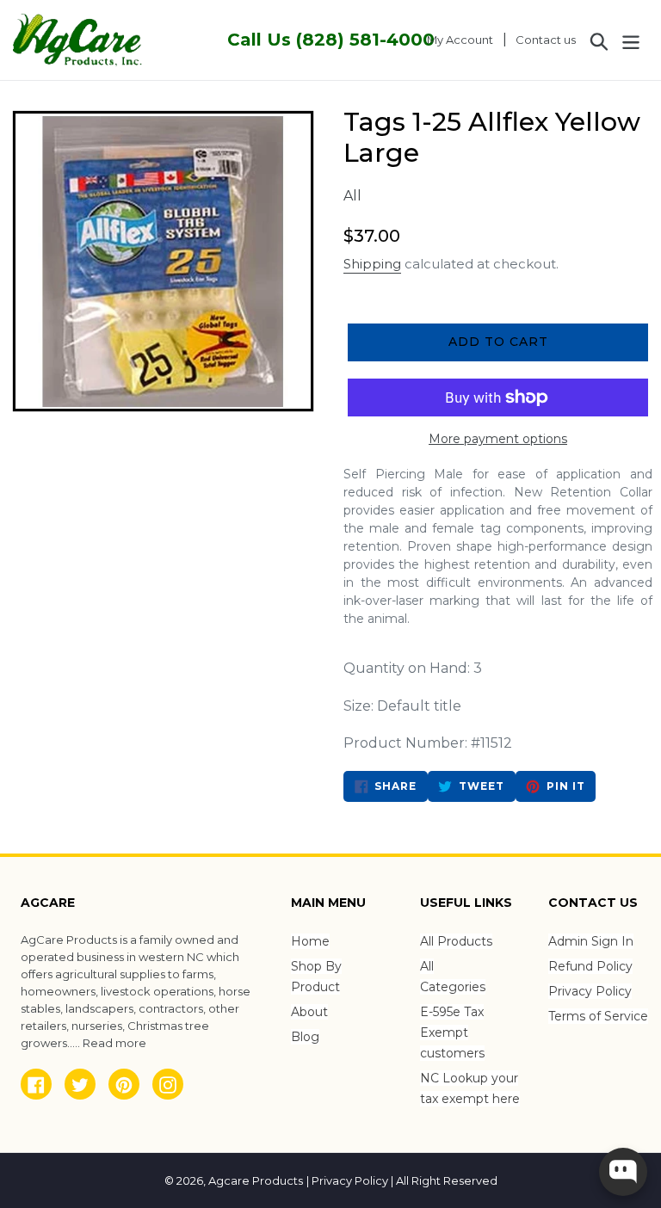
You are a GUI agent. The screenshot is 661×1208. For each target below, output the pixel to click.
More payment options (498, 439)
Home (310, 941)
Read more (114, 1043)
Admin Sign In (590, 941)
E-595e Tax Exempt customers (452, 1032)
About (309, 1012)
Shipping (372, 264)
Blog (305, 1037)
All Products (456, 941)
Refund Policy (590, 966)
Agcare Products (255, 1180)
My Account (465, 39)
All (352, 196)
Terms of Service (598, 1016)
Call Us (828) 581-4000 (331, 39)
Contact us (546, 39)
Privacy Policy (590, 991)
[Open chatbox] (623, 1172)
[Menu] (632, 39)
